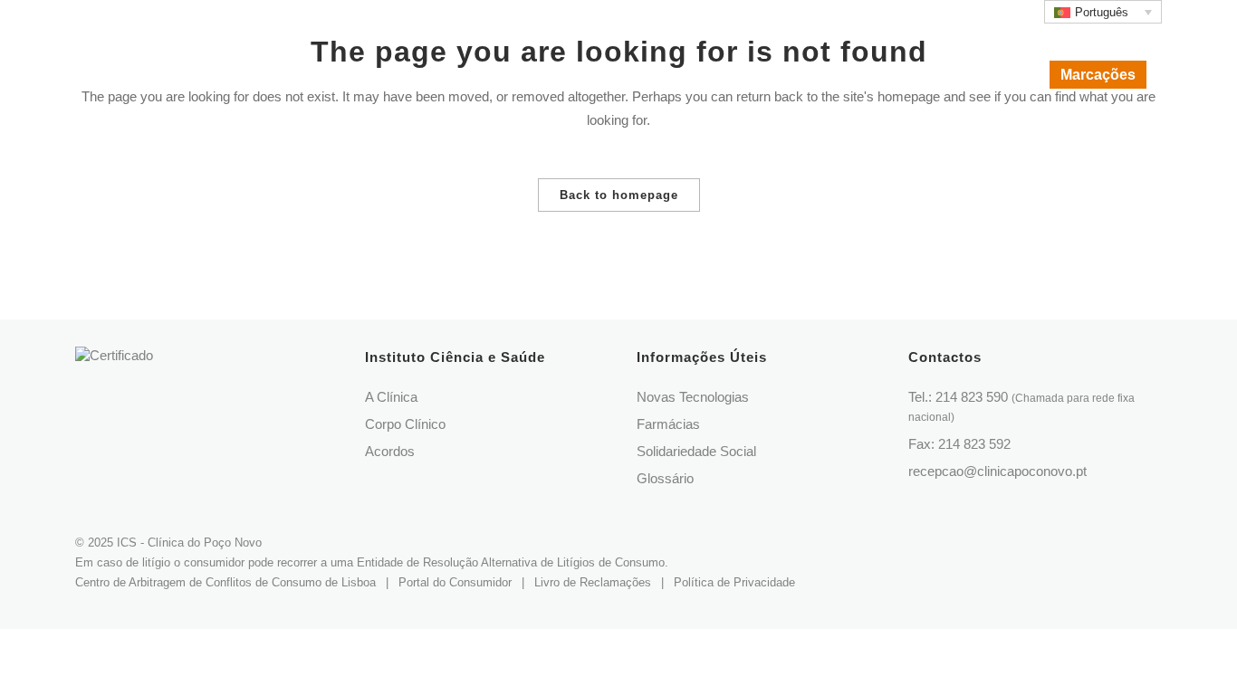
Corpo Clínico (888, 15)
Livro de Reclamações (592, 582)
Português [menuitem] (1101, 12)
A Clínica (391, 397)
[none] (1103, 12)
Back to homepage (619, 195)
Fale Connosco (991, 15)
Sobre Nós (797, 15)
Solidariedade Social (696, 451)
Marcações (1098, 74)
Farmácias (668, 424)
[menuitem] (1103, 12)
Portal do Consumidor (455, 582)
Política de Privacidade (734, 582)
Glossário (665, 478)
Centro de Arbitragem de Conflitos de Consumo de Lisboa (225, 582)
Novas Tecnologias (693, 397)
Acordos (390, 451)
